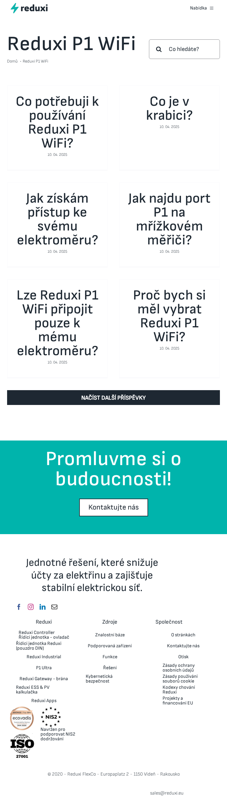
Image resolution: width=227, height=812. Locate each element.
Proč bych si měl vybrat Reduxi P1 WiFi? (169, 316)
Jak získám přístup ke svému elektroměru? (57, 219)
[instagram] (31, 607)
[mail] (54, 607)
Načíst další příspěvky (113, 397)
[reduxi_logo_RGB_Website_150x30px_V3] (29, 5)
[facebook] (19, 607)
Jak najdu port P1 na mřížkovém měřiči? (169, 219)
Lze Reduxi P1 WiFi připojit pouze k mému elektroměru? (57, 323)
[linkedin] (43, 607)
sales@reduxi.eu (167, 793)
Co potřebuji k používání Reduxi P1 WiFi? (57, 122)
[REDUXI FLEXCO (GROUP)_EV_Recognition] (22, 708)
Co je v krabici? (169, 108)
